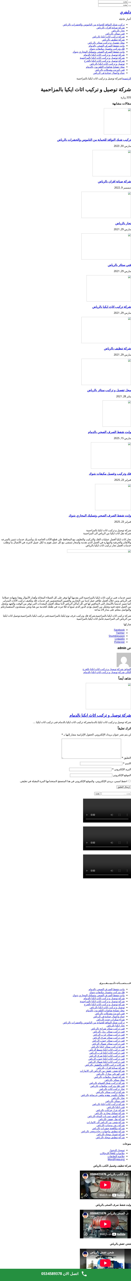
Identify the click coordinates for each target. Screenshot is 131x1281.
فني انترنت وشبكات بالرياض (110, 69)
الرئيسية (126, 78)
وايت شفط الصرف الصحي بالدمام (107, 45)
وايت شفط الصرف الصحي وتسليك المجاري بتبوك (99, 51)
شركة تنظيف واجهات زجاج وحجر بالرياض (103, 1131)
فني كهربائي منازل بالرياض (110, 1073)
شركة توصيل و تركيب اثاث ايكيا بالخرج (104, 60)
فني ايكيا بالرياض (116, 1107)
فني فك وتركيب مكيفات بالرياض (107, 1086)
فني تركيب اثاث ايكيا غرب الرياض (107, 1052)
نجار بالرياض (118, 30)
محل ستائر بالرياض (114, 1080)
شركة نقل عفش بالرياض (111, 1119)
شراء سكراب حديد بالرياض (110, 1019)
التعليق (126, 757)
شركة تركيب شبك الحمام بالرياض (107, 1083)
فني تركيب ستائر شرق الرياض (109, 1037)
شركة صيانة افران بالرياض (110, 27)
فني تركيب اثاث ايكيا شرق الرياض (107, 1055)
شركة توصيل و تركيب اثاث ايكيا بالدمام (104, 54)
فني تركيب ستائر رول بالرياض (109, 1031)
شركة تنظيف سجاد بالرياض (110, 1137)
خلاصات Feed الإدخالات (112, 1153)
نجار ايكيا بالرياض (116, 1025)
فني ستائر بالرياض (115, 33)
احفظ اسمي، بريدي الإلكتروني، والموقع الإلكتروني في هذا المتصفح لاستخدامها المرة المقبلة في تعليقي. (73, 781)
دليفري (125, 12)
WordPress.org (116, 1159)
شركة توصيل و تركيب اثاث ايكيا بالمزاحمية (102, 57)
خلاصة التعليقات (116, 1156)
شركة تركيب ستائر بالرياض (110, 1092)
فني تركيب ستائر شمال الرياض (108, 1043)
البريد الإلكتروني (121, 769)
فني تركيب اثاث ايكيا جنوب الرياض (106, 1058)
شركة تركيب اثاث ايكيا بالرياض (108, 36)
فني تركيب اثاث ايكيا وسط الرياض (107, 1049)
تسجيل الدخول (117, 1150)
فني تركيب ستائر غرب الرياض (109, 1034)
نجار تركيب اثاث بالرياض (112, 1089)
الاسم (127, 763)
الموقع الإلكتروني (122, 775)
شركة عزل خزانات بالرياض (110, 1110)
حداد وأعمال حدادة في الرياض (109, 72)
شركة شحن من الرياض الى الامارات (106, 1122)
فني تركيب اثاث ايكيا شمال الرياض (106, 1061)
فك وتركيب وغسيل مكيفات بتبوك (107, 48)
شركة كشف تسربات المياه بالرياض (106, 1116)
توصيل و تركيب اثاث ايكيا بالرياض (107, 63)
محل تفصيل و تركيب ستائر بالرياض (106, 42)
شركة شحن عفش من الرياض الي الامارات (102, 1070)
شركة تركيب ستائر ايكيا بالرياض (108, 1046)
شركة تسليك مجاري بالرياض (110, 1113)
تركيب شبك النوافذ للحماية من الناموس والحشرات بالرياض (94, 24)
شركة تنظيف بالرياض (113, 39)
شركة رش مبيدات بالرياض (110, 1125)
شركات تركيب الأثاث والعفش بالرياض (105, 1064)
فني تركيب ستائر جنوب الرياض (108, 1040)
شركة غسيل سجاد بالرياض (110, 1134)
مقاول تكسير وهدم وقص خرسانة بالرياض (103, 1095)
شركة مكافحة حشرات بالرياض (108, 1128)
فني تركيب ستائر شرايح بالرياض (108, 1028)
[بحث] (129, 2)
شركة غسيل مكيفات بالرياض (109, 1076)
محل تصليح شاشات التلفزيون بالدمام (105, 66)
